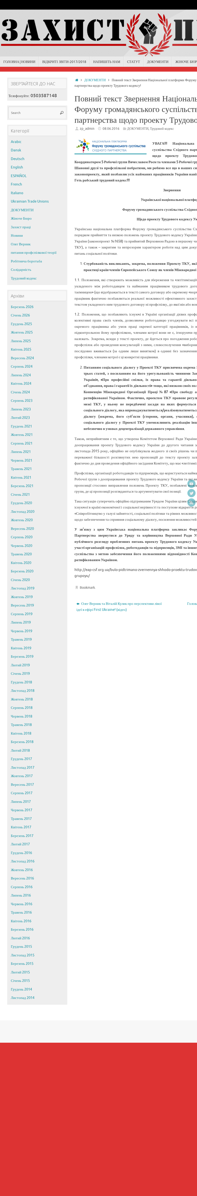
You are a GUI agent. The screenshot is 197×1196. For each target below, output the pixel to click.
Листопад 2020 (22, 511)
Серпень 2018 (21, 708)
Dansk (16, 150)
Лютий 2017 (20, 844)
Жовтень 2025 (22, 332)
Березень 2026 (22, 307)
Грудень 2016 (21, 853)
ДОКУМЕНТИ (95, 80)
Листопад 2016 (22, 861)
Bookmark (87, 588)
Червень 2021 (21, 460)
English (17, 167)
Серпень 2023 (21, 400)
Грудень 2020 (21, 503)
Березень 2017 (22, 836)
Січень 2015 (20, 981)
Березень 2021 (22, 486)
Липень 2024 (21, 375)
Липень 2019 (21, 622)
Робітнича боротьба (26, 261)
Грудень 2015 (21, 946)
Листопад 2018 (22, 690)
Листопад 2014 (22, 998)
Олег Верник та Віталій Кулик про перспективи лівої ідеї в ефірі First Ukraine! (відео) (119, 606)
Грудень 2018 (21, 682)
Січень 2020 (20, 580)
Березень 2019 (22, 656)
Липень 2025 (21, 341)
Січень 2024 (20, 392)
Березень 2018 (22, 742)
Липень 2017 (21, 801)
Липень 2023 (21, 409)
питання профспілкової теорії (33, 252)
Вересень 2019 (22, 605)
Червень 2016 (21, 904)
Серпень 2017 (21, 793)
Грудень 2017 (21, 759)
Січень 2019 (20, 673)
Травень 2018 (21, 725)
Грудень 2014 (21, 989)
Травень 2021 (21, 469)
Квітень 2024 (21, 383)
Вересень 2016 (22, 878)
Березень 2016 (22, 929)
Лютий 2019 (20, 665)
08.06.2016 (111, 129)
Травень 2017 (21, 819)
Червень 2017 (21, 810)
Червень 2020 (21, 546)
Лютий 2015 (20, 972)
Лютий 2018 (20, 750)
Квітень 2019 (21, 648)
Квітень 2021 (21, 477)
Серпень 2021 (21, 443)
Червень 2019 (21, 631)
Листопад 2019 (22, 588)
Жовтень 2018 (22, 699)
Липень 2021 (21, 452)
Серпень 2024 (21, 366)
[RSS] (191, 502)
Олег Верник (21, 244)
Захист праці (21, 227)
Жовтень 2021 (22, 435)
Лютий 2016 (20, 938)
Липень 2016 (21, 895)
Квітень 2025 (21, 349)
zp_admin (87, 129)
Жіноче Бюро (21, 218)
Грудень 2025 (21, 324)
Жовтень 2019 (22, 597)
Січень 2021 (20, 494)
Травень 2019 (21, 639)
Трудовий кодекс (162, 129)
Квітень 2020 (21, 563)
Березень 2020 (22, 571)
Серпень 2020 (21, 537)
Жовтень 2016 (22, 870)
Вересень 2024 (22, 358)
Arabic (16, 142)
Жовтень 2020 (22, 520)
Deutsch (18, 159)
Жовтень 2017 (22, 776)
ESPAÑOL (19, 176)
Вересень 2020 (22, 529)
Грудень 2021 (21, 426)
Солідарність (21, 269)
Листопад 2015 (22, 955)
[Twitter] (191, 493)
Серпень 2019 (21, 614)
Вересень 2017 (22, 784)
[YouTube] (191, 484)
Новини (17, 235)
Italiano (17, 193)
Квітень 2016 (21, 921)
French (16, 184)
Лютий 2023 (20, 417)
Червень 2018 (21, 716)
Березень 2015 (22, 963)
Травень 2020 (21, 554)
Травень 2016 (21, 912)
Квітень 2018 (21, 733)
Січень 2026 (20, 315)
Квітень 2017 (21, 827)
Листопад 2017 (22, 767)
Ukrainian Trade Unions (30, 201)
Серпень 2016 (21, 887)
